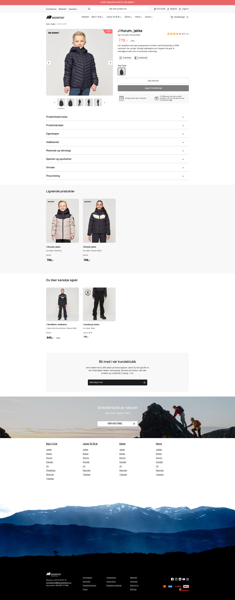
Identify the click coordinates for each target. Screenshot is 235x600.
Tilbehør (50, 479)
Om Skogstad (87, 577)
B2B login (133, 589)
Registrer (173, 9)
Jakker (159, 450)
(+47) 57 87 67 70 (59, 580)
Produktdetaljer (55, 125)
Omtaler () (178, 34)
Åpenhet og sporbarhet (58, 159)
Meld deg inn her (96, 382)
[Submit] (89, 9)
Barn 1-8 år (97, 17)
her (171, 100)
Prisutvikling (53, 176)
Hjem (48, 24)
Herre (137, 17)
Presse (85, 589)
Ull (47, 466)
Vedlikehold (52, 142)
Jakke (49, 450)
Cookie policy (111, 581)
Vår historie (115, 424)
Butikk (53, 24)
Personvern (86, 581)
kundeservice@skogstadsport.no (58, 583)
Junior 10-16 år (113, 17)
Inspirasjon (73, 9)
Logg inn (185, 9)
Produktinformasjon (89, 585)
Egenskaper (52, 134)
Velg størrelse (153, 81)
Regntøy (50, 475)
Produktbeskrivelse (56, 117)
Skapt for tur (134, 585)
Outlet (148, 17)
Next (110, 63)
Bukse (49, 454)
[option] (62, 233)
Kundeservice (51, 9)
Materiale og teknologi (58, 150)
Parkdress (50, 471)
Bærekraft (62, 9)
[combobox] (117, 9)
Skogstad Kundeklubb (114, 585)
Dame (127, 17)
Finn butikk (161, 9)
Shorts (49, 458)
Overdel (49, 462)
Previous (49, 63)
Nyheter (85, 17)
